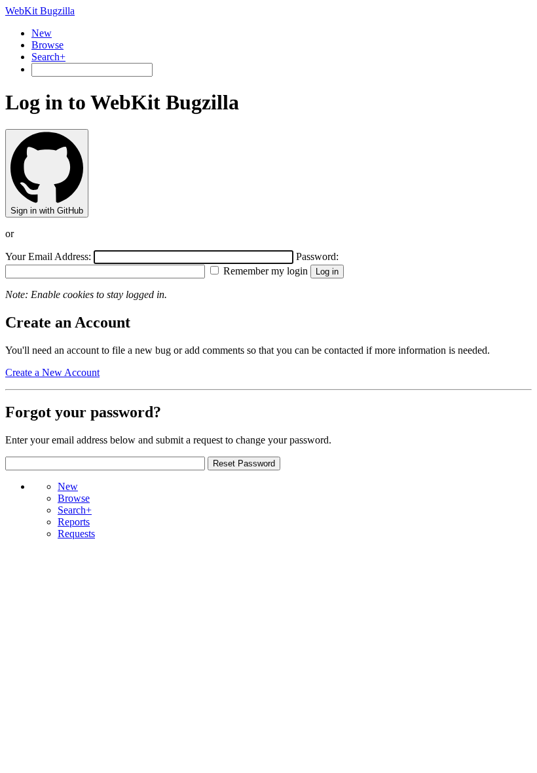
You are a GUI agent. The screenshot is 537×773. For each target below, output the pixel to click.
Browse (47, 44)
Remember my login (264, 270)
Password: (317, 256)
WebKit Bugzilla (40, 10)
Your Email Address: (49, 256)
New (41, 33)
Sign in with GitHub (46, 211)
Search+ (48, 56)
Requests (76, 533)
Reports (74, 521)
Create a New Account (52, 372)
